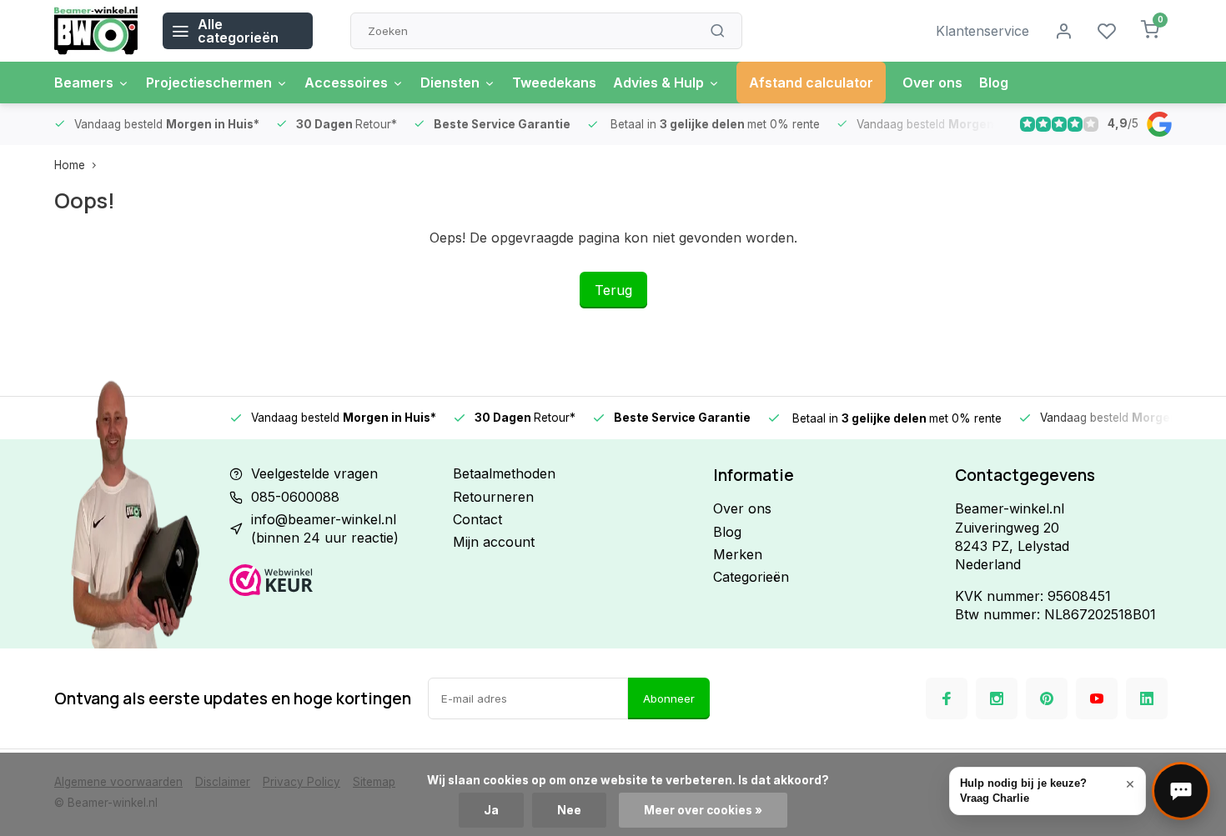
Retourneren (493, 496)
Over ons (932, 82)
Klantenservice (982, 31)
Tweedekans (554, 82)
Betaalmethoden (504, 473)
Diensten (450, 82)
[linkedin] (1147, 698)
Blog (993, 82)
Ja (491, 810)
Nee (569, 810)
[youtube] (1097, 698)
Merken (737, 554)
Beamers (83, 82)
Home (69, 165)
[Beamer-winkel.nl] (96, 31)
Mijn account (494, 541)
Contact (477, 519)
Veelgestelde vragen (314, 473)
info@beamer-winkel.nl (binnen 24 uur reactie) (325, 528)
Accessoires (346, 82)
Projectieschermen (209, 82)
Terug (613, 290)
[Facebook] (946, 698)
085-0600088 (295, 496)
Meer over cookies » (703, 810)
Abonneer (669, 698)
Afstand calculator (811, 82)
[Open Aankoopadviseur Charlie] (1181, 791)
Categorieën (751, 576)
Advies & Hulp (658, 82)
